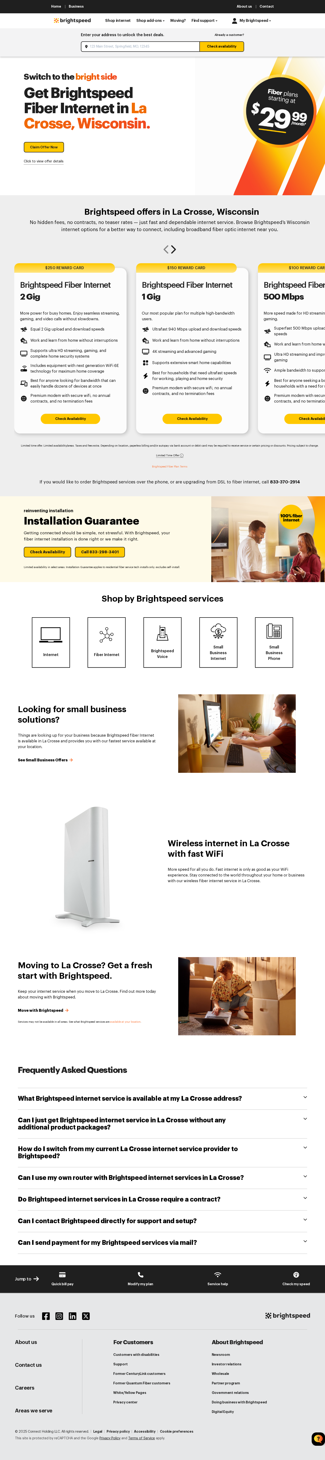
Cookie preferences (176, 1431)
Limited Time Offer (168, 455)
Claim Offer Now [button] (44, 147)
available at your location (125, 1022)
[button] (118, 21)
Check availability (221, 46)
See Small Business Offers (43, 760)
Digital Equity (223, 1411)
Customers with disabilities (136, 1354)
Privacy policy (118, 1431)
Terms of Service (141, 1438)
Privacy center (125, 1402)
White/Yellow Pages (129, 1392)
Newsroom (221, 1354)
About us (26, 1342)
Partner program (226, 1383)
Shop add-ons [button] (149, 21)
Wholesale (220, 1373)
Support (120, 1364)
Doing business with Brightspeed (239, 1402)
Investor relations (226, 1364)
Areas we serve (33, 1410)
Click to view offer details (44, 161)
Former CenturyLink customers (139, 1373)
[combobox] (140, 46)
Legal (98, 1431)
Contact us (28, 1365)
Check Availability (70, 419)
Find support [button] (203, 21)
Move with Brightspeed (41, 1010)
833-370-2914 (285, 482)
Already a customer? (229, 35)
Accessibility (144, 1431)
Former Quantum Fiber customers (141, 1383)
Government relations (230, 1392)
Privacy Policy (109, 1438)
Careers (24, 1388)
